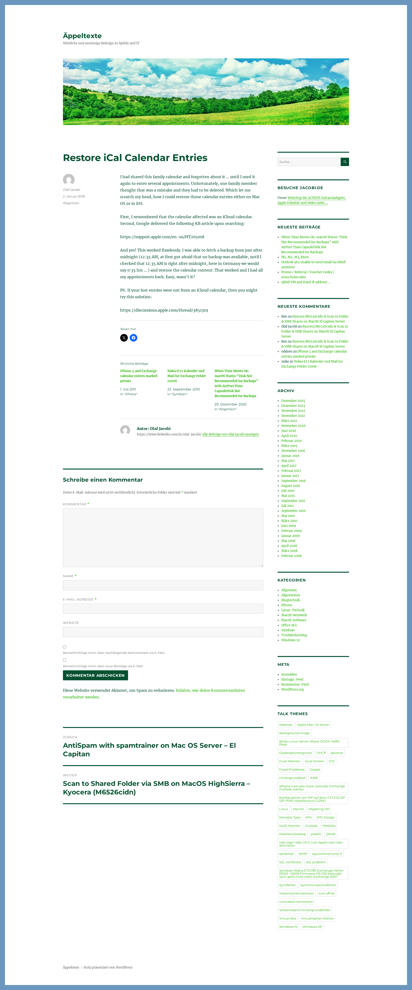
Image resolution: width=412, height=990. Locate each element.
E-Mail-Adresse (80, 599)
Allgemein (71, 203)
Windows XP (312, 927)
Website (71, 623)
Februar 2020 (291, 441)
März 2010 (289, 521)
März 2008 (289, 551)
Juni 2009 (288, 526)
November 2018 (293, 451)
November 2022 (293, 411)
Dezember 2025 (293, 401)
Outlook (311, 826)
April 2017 (289, 466)
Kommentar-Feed (295, 684)
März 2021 (289, 421)
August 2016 (290, 486)
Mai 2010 (288, 516)
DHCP (321, 753)
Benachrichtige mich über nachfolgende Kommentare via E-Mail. (114, 653)
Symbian (288, 630)
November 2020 (293, 426)
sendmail (286, 854)
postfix (316, 834)
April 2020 (289, 436)
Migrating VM (319, 809)
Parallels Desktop (292, 834)
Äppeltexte (82, 36)
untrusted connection (296, 902)
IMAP (314, 778)
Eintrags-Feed (292, 679)
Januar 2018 (290, 456)
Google (314, 769)
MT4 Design (326, 817)
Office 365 (289, 625)
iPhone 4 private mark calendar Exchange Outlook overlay (312, 787)
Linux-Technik (293, 610)
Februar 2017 (291, 471)
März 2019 (289, 446)
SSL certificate (290, 862)
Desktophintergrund (295, 753)
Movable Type (290, 817)
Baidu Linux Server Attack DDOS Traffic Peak (309, 742)
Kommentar (76, 504)
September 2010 (293, 511)
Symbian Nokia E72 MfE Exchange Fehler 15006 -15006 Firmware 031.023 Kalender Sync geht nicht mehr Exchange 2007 (311, 874)
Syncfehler (287, 885)
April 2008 (289, 546)
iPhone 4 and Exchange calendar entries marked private (138, 376)
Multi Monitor (289, 826)
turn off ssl (327, 893)
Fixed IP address (291, 769)
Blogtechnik (290, 600)
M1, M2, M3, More (295, 257)
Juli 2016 (287, 491)
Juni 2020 (288, 431)
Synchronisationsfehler (318, 885)
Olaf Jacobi (71, 190)
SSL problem (316, 862)
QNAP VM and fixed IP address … (305, 282)
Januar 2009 (290, 536)
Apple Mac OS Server (313, 725)
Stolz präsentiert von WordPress (108, 967)
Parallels (328, 826)
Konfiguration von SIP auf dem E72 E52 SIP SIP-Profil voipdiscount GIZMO (312, 799)
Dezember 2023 (293, 406)
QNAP (330, 834)
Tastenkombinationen (296, 893)
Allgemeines (290, 595)
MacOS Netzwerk (294, 615)
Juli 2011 (287, 506)
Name (70, 576)
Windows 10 (290, 640)
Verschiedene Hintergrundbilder (304, 910)
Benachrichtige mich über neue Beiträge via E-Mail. (103, 666)
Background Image (294, 733)
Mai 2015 (288, 496)
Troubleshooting (294, 635)
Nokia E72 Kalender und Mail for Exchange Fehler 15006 (186, 376)
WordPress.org (292, 689)
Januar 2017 (290, 476)
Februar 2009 (291, 531)
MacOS (298, 809)
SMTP (303, 854)
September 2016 (293, 481)
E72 (332, 761)
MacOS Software (293, 620)
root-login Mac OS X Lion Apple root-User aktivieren (311, 843)
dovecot (337, 753)
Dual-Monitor (289, 761)
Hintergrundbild (292, 778)
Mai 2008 (288, 541)
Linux (283, 809)
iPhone (286, 605)
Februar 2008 (291, 556)
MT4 (308, 817)
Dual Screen (314, 761)
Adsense (285, 725)
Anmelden (289, 674)
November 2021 (293, 416)
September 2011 (293, 501)
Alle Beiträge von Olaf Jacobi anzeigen (230, 434)
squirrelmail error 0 (327, 854)
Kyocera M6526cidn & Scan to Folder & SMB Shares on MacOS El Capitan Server (314, 331)
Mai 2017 (288, 461)
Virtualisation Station (317, 918)
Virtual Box (287, 918)
